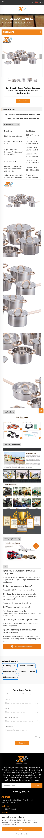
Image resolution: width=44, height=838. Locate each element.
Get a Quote (23, 101)
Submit (22, 743)
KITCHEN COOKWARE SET (22, 23)
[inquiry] (41, 410)
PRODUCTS (8, 23)
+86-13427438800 (9, 809)
